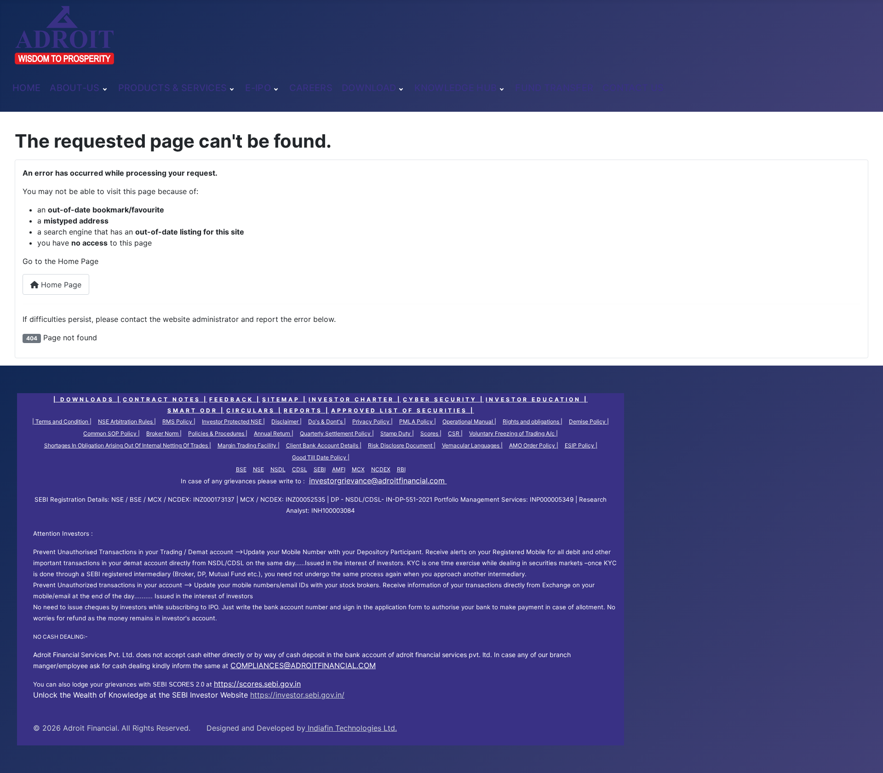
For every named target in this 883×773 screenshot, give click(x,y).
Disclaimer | (286, 421)
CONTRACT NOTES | (165, 399)
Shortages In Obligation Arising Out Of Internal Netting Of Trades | (127, 445)
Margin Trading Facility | (249, 445)
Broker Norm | (164, 433)
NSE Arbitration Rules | (127, 421)
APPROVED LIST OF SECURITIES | (402, 410)
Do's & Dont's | (327, 421)
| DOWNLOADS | (87, 399)
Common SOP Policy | (111, 433)
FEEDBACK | (234, 399)
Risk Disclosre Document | (402, 445)
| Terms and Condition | (62, 421)
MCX (358, 469)
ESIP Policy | (581, 445)
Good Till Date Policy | (321, 457)
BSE (241, 469)
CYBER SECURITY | (443, 399)
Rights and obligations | (532, 421)
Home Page (60, 284)
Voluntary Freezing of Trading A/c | (513, 433)
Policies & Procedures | (217, 433)
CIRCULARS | (254, 410)
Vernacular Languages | (472, 445)
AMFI (338, 469)
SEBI (320, 469)
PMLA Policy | (417, 421)
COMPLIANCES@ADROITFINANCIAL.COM (303, 665)
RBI (401, 469)
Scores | (431, 433)
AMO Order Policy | (533, 445)
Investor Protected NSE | (233, 421)
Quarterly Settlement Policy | (337, 433)
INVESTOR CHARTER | (355, 399)
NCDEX (380, 469)
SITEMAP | (284, 399)
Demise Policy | (589, 421)
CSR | (455, 433)
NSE (258, 469)
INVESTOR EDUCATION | (537, 399)
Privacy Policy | (372, 421)
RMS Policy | (178, 421)
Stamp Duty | (397, 433)
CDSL (299, 469)
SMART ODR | (195, 410)
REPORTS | (306, 410)
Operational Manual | (469, 421)
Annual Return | (273, 433)
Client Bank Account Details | (323, 445)
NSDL (278, 469)
